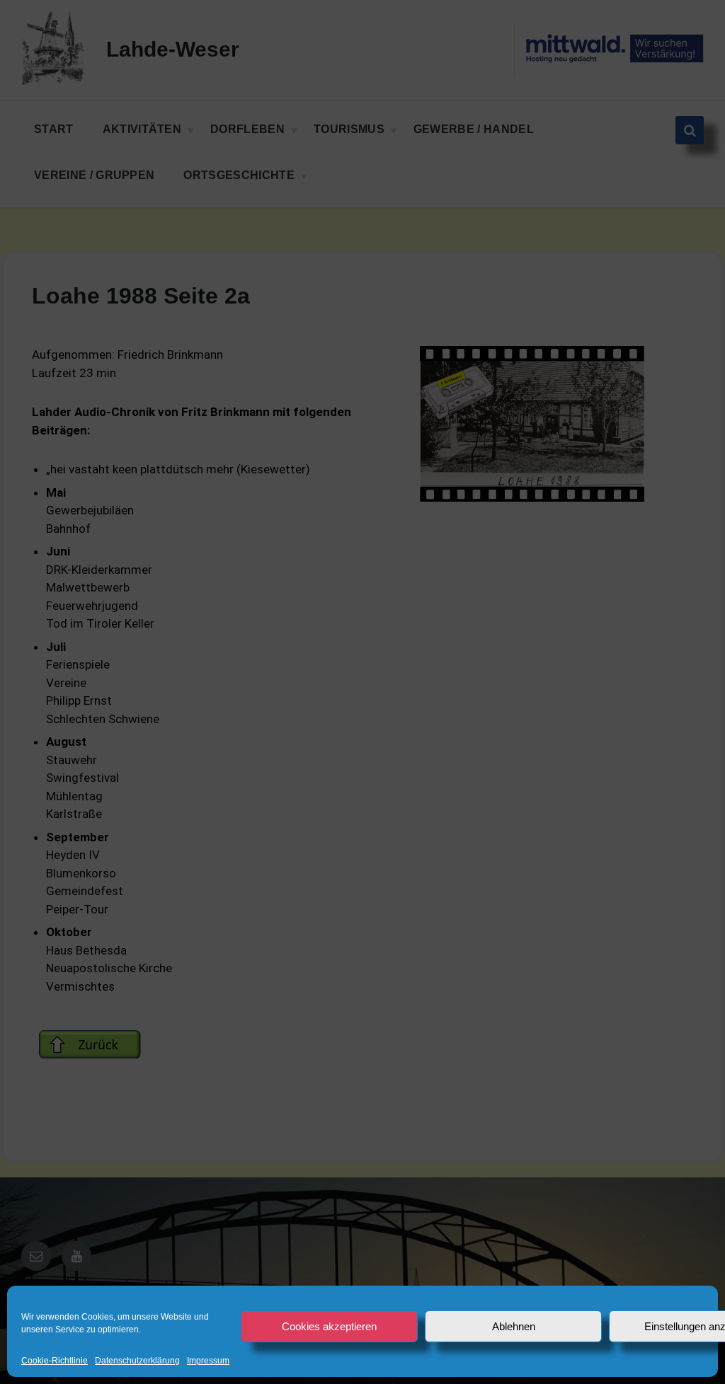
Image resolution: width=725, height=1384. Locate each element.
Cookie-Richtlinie (54, 1361)
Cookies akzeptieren (329, 1326)
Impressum (208, 1361)
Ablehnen (513, 1326)
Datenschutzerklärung (137, 1361)
